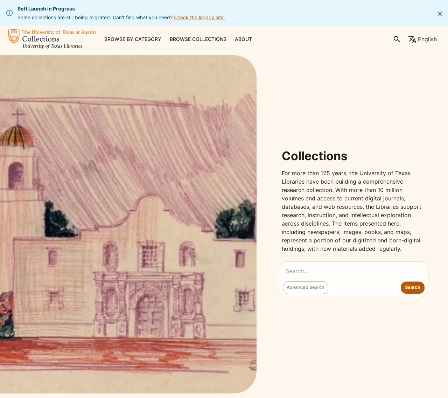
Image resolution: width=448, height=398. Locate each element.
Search (412, 287)
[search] (397, 39)
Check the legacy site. (199, 17)
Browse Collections (198, 39)
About (243, 39)
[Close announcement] (440, 13)
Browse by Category (132, 39)
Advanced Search (305, 287)
